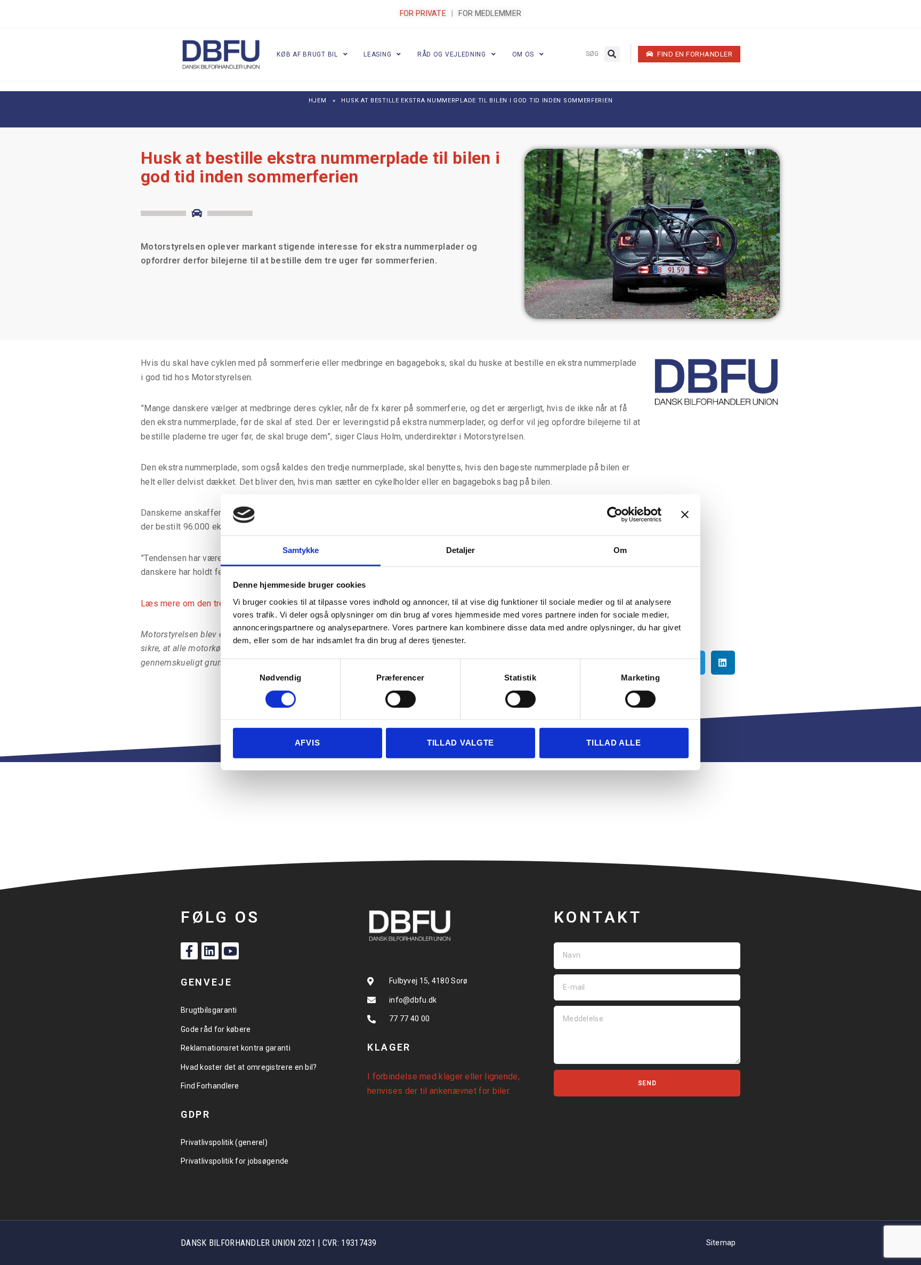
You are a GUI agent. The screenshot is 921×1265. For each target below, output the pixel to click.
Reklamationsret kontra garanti (235, 1048)
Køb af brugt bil (307, 54)
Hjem (318, 100)
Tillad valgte (460, 742)
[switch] (400, 699)
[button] (612, 54)
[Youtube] (230, 950)
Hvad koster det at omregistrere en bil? (249, 1067)
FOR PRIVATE (423, 13)
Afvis (307, 742)
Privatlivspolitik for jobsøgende (235, 1161)
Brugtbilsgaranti (209, 1010)
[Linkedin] (210, 950)
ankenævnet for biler (469, 1091)
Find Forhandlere (210, 1086)
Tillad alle (613, 742)
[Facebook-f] (189, 950)
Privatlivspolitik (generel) (224, 1142)
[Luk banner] (685, 514)
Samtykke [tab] (300, 550)
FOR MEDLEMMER (489, 13)
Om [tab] (620, 550)
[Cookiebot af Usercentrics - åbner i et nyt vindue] (614, 515)
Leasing (377, 54)
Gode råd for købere (216, 1029)
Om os (523, 54)
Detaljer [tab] (460, 550)
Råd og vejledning (451, 54)
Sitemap (721, 1242)
